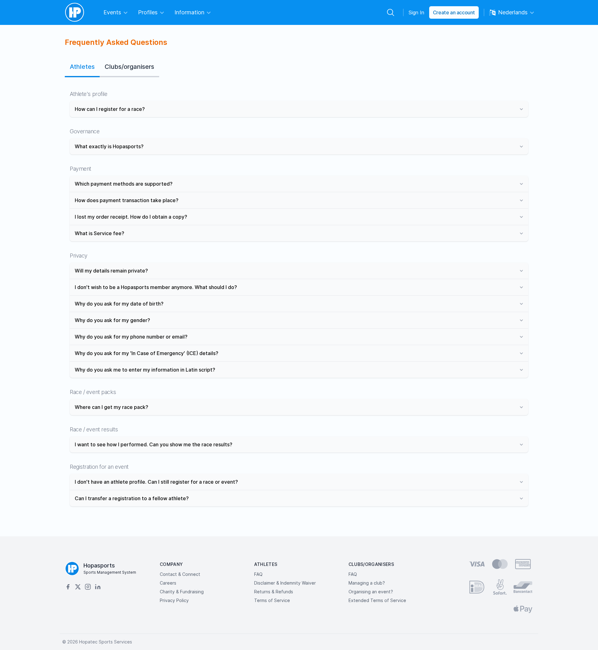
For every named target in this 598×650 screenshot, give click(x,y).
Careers (168, 583)
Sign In (416, 12)
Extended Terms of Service (377, 600)
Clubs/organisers (129, 66)
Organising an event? (371, 591)
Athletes (82, 66)
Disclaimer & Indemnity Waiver (285, 583)
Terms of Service (272, 600)
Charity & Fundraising (182, 591)
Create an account (454, 12)
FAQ (258, 574)
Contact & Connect (180, 574)
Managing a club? (367, 583)
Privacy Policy (174, 600)
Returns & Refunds (273, 591)
